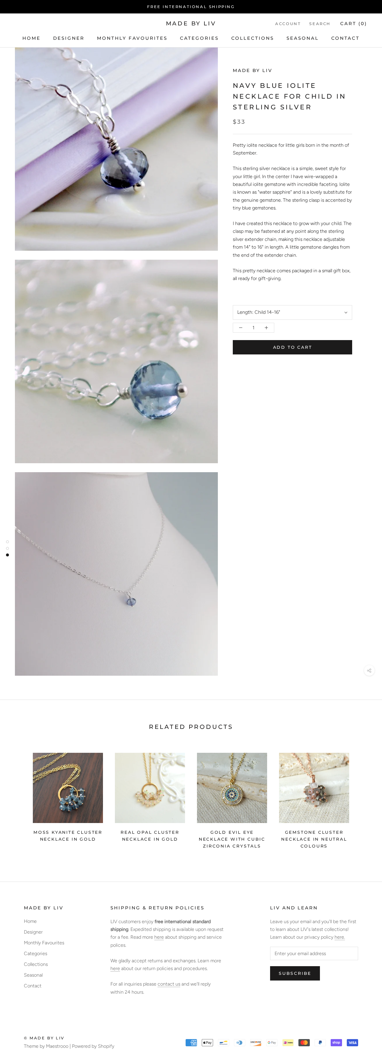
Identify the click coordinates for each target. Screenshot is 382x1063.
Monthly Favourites (132, 38)
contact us (169, 984)
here (159, 937)
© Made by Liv (44, 1038)
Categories (199, 38)
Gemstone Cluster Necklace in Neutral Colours (314, 839)
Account (288, 23)
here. (340, 937)
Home (31, 38)
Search (320, 23)
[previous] (18, 798)
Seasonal (302, 38)
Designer (68, 38)
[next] (363, 798)
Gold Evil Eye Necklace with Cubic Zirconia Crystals (232, 839)
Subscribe (295, 973)
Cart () (353, 23)
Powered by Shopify (93, 1046)
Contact (345, 38)
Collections (252, 38)
